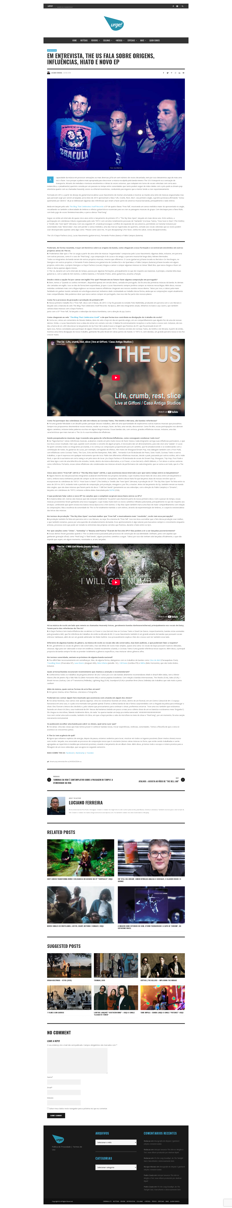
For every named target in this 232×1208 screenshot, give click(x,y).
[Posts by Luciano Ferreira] (48, 72)
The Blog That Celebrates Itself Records (86, 206)
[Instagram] (177, 6)
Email (49, 1087)
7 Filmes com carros (55, 1012)
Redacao (147, 1141)
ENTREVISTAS (52, 50)
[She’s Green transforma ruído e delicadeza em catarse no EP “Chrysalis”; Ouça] (77, 858)
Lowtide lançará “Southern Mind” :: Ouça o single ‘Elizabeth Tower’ (114, 1013)
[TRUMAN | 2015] (112, 965)
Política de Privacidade (61, 1147)
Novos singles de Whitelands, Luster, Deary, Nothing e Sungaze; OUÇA (75, 926)
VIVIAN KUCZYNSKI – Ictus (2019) (59, 980)
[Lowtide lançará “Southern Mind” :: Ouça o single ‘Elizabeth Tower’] (112, 998)
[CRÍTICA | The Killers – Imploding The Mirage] (159, 965)
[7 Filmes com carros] (65, 998)
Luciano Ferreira (56, 73)
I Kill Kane (123, 663)
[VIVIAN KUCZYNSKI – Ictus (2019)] (65, 965)
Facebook (70, 753)
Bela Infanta (102, 663)
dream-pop (54, 761)
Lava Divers (79, 663)
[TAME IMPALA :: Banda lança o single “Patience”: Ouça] (159, 998)
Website (50, 1098)
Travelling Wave (53, 663)
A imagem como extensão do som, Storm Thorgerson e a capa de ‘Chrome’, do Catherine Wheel (149, 927)
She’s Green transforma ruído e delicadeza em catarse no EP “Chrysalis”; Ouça (79, 879)
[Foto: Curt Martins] (116, 124)
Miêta (142, 663)
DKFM (111, 490)
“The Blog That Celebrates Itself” (84, 317)
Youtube (90, 753)
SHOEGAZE (73, 761)
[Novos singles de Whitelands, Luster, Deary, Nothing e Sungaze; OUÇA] (77, 905)
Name (50, 1077)
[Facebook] (173, 6)
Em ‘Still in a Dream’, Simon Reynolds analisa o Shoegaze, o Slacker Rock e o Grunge (149, 880)
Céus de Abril (155, 660)
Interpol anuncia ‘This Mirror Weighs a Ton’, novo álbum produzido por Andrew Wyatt (162, 1178)
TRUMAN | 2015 (99, 980)
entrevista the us (63, 761)
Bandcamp (80, 753)
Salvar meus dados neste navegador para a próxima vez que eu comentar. (78, 1108)
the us (79, 761)
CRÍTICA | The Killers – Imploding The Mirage (159, 980)
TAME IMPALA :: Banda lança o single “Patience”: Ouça (162, 1012)
